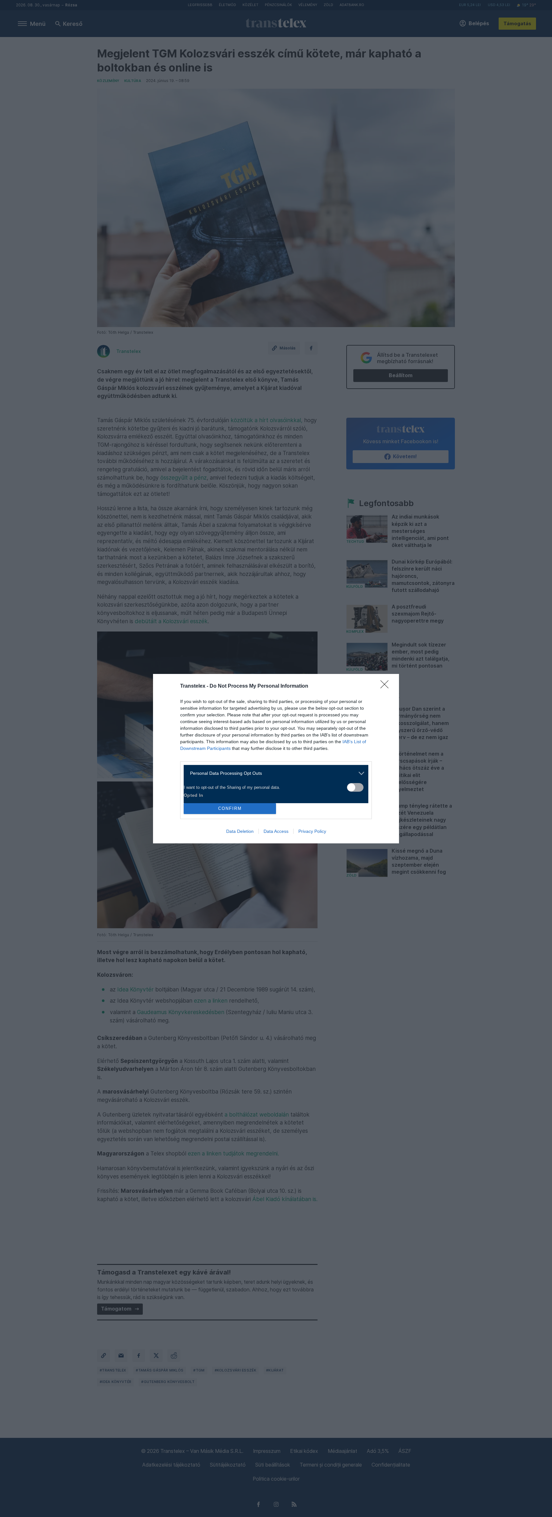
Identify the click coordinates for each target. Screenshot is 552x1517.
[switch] (355, 787)
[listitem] (274, 773)
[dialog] (276, 758)
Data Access (276, 831)
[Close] (386, 686)
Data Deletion (240, 831)
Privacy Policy (312, 831)
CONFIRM (230, 808)
